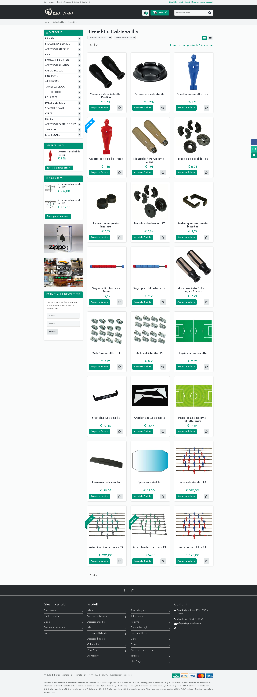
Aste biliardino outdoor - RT (69, 186)
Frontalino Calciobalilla (106, 418)
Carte (134, 639)
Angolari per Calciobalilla (149, 418)
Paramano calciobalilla (106, 482)
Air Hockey (93, 656)
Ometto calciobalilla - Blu (193, 94)
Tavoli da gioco (138, 610)
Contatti (86, 2)
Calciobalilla (58, 22)
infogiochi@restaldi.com (189, 624)
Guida (76, 2)
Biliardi (90, 610)
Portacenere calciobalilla (149, 94)
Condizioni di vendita (54, 627)
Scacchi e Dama (139, 633)
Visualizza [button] (106, 150)
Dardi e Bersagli (139, 627)
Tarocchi (135, 656)
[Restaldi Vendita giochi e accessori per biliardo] (58, 9)
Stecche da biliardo (97, 616)
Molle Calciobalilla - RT (106, 353)
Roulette (135, 622)
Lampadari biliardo (97, 633)
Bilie (89, 627)
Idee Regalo (137, 661)
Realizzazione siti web (121, 675)
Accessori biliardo (96, 639)
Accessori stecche (96, 622)
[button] (145, 13)
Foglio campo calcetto (193, 353)
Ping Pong (92, 650)
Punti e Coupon (64, 2)
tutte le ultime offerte (59, 168)
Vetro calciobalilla (149, 482)
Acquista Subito (99, 108)
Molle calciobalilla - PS (149, 353)
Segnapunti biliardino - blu (149, 288)
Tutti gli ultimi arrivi (58, 216)
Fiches (134, 644)
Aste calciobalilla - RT (192, 547)
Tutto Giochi (137, 616)
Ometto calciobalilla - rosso (69, 153)
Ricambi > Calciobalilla (112, 32)
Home (46, 22)
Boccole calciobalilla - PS (193, 159)
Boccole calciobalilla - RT (149, 223)
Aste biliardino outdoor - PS (69, 202)
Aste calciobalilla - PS (192, 482)
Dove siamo (49, 2)
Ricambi (71, 22)
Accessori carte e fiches (142, 650)
